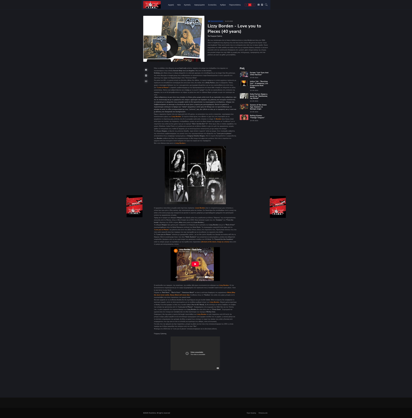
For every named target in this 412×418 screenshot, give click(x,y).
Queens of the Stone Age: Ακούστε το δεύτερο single (258, 107)
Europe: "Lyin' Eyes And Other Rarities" (259, 74)
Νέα (179, 5)
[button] (266, 5)
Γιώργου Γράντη (216, 36)
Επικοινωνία (263, 413)
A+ (253, 4)
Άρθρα (223, 5)
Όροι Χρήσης (251, 413)
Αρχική (171, 5)
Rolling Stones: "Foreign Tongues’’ (257, 117)
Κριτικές (187, 5)
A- (246, 4)
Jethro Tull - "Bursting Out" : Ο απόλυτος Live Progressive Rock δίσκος (259, 84)
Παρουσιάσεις (235, 5)
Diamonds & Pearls (217, 21)
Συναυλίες (212, 5)
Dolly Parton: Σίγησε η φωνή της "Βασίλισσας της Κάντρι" (258, 96)
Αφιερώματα (199, 5)
